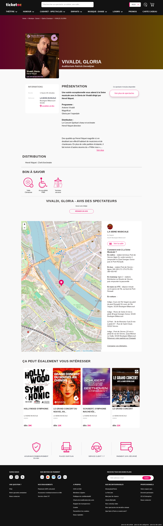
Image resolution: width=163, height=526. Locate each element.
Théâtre (10, 12)
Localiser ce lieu (48, 106)
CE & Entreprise (146, 496)
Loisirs (116, 12)
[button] (152, 5)
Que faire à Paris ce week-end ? (116, 511)
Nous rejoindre (78, 515)
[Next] (136, 398)
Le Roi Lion (109, 493)
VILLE (134, 4)
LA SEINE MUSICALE (48, 98)
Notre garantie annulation (17, 493)
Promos (133, 12)
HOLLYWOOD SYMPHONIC (36, 409)
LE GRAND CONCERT (123, 409)
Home (24, 18)
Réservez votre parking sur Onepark (121, 338)
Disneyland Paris (111, 489)
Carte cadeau (150, 12)
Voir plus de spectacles (124, 93)
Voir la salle (119, 244)
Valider (146, 478)
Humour (27, 12)
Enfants (75, 12)
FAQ (10, 489)
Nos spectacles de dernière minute (117, 507)
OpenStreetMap (88, 351)
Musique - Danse (96, 12)
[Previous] (26, 398)
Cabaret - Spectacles (51, 12)
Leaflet (77, 351)
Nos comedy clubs (111, 504)
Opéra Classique (47, 18)
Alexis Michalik (110, 500)
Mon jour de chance (112, 496)
